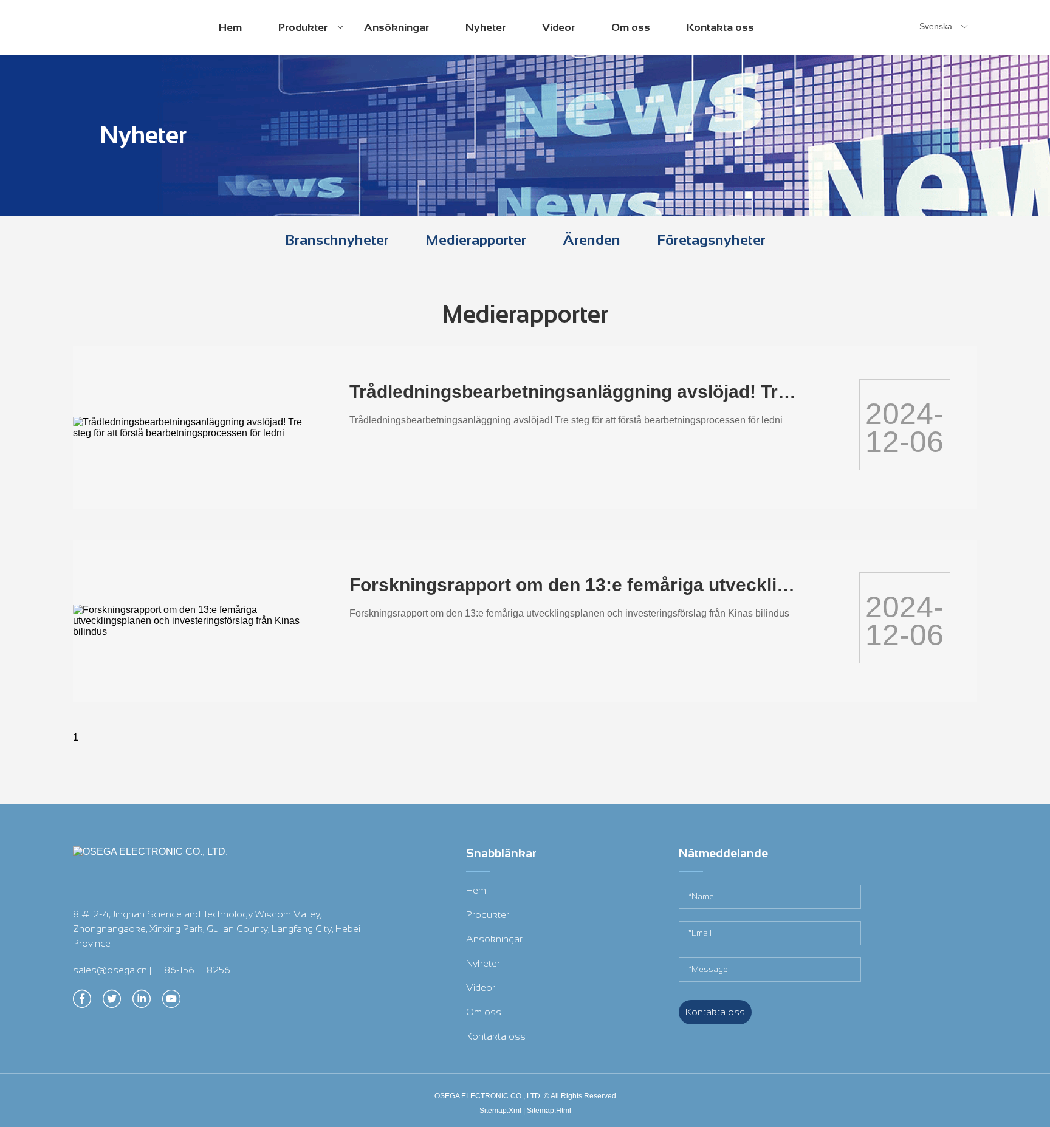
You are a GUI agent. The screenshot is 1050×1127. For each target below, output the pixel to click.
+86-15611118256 (195, 970)
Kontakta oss (720, 27)
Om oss (630, 27)
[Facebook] (82, 1002)
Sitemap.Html (549, 1110)
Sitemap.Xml (500, 1110)
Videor (558, 27)
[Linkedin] (141, 1002)
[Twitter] (112, 1002)
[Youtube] (171, 1002)
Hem (230, 27)
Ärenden (591, 239)
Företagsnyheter (711, 239)
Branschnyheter (337, 239)
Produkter (304, 37)
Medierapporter (475, 239)
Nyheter (485, 27)
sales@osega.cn (110, 970)
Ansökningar (396, 27)
